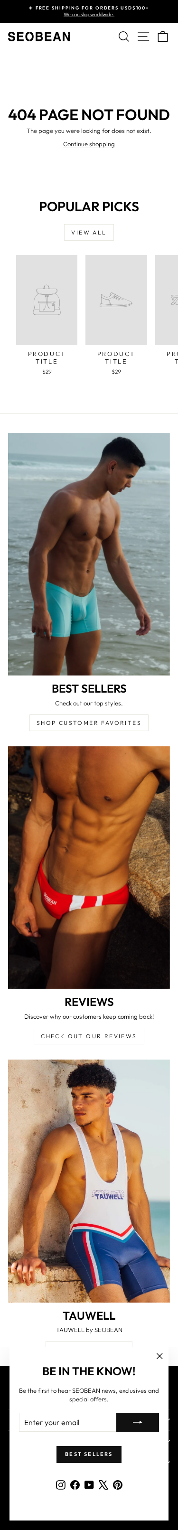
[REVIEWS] (89, 867)
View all (88, 232)
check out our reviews (89, 1036)
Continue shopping (89, 144)
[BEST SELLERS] (89, 554)
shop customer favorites (89, 722)
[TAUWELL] (89, 1181)
